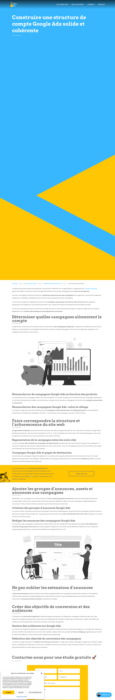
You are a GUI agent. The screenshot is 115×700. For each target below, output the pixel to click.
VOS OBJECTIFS (62, 4)
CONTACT (101, 4)
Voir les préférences (35, 692)
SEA (30, 476)
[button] (41, 673)
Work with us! (81, 474)
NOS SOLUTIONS (77, 4)
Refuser (21, 692)
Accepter (8, 692)
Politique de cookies (22, 696)
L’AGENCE (90, 4)
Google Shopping (91, 289)
